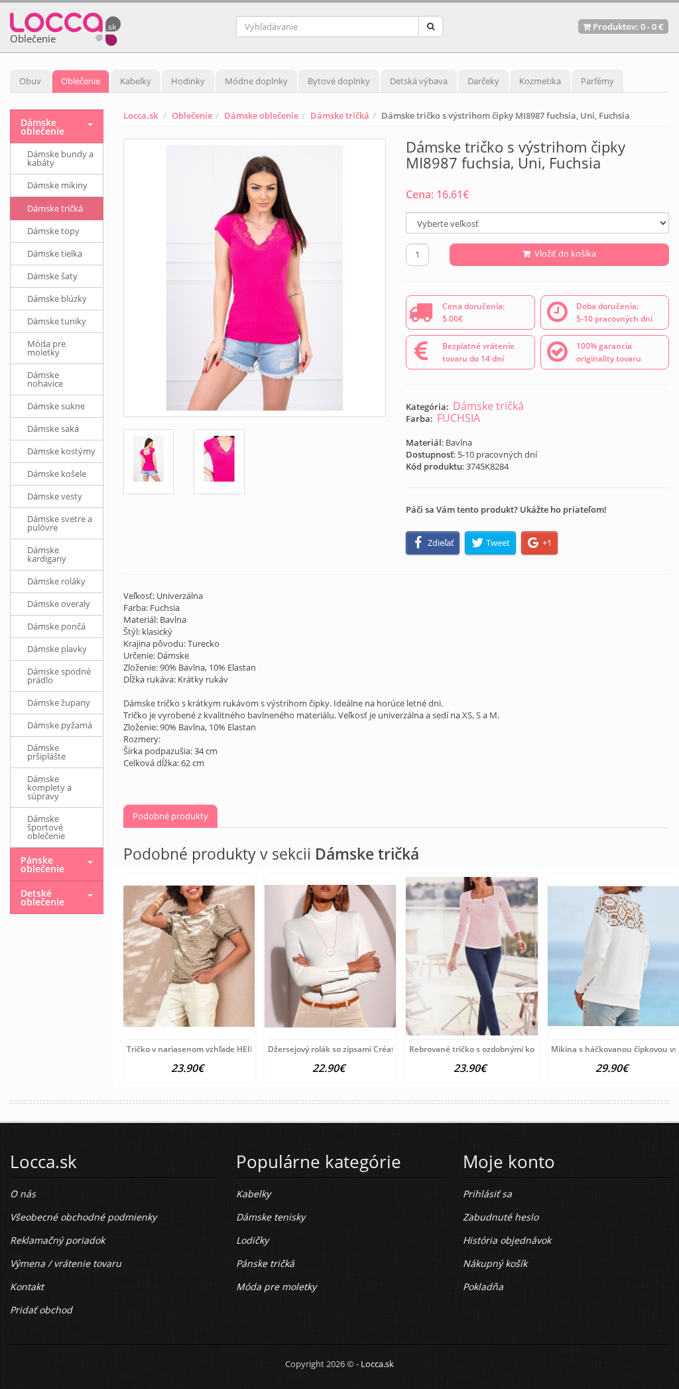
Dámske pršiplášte (46, 752)
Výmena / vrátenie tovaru (65, 1263)
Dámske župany (58, 702)
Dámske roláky (56, 581)
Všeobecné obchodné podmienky (83, 1217)
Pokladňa (483, 1286)
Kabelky (135, 81)
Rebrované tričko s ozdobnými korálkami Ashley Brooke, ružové (529, 1049)
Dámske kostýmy (61, 451)
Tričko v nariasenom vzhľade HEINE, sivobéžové (216, 1049)
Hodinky (188, 81)
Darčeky (483, 81)
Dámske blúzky (57, 298)
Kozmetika (540, 81)
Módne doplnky (256, 81)
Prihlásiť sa (487, 1193)
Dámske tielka (54, 253)
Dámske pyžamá (59, 725)
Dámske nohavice (45, 379)
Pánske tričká (265, 1263)
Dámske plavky (57, 649)
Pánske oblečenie (42, 864)
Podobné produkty (170, 816)
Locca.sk (140, 115)
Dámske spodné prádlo (59, 675)
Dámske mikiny (57, 185)
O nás (23, 1193)
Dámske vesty (54, 496)
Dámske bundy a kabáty (60, 158)
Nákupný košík (495, 1263)
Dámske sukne (56, 406)
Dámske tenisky (270, 1217)
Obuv (30, 81)
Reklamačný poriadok (57, 1240)
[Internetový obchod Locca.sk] (65, 26)
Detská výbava (419, 81)
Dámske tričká (339, 115)
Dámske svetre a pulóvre (59, 523)
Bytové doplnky (339, 81)
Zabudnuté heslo (500, 1217)
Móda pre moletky (46, 348)
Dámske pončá (56, 626)
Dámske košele (56, 474)
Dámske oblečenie (261, 115)
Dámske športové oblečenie (46, 827)
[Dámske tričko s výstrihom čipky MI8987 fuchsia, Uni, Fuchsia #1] (148, 461)
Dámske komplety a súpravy (49, 787)
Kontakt (27, 1286)
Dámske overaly (58, 604)
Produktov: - (627, 27)
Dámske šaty (52, 276)
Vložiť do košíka (563, 253)
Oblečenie (80, 81)
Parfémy (597, 81)
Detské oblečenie (42, 897)
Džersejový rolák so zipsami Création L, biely (351, 1049)
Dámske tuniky (56, 321)
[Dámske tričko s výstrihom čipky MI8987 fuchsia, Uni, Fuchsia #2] (219, 461)
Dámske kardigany (46, 554)
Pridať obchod (41, 1309)
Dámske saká (53, 428)
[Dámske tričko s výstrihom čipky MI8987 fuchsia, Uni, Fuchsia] (255, 278)
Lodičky (252, 1240)
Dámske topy (53, 231)
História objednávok (507, 1240)
